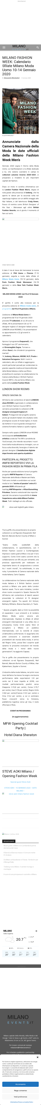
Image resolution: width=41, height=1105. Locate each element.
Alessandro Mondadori (12, 78)
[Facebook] (4, 83)
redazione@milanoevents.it (21, 1047)
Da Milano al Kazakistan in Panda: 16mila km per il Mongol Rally (21, 861)
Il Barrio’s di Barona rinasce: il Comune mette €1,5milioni (19, 854)
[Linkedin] (20, 83)
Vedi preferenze (20, 1097)
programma (7, 309)
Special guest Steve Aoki (20, 782)
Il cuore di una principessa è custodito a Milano (20, 874)
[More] (30, 83)
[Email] (25, 83)
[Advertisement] (20, 22)
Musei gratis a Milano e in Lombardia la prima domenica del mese (20, 847)
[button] (37, 1057)
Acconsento (20, 1084)
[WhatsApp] (15, 83)
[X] (10, 83)
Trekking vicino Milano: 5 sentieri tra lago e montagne (19, 868)
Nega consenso (20, 1090)
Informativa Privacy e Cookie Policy (21, 1102)
